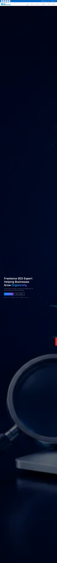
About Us (32, 4)
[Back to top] (55, 561)
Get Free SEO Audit (8, 293)
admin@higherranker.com (46, 1)
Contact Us (53, 4)
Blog (49, 4)
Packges (43, 4)
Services (37, 4)
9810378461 (54, 1)
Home (27, 4)
